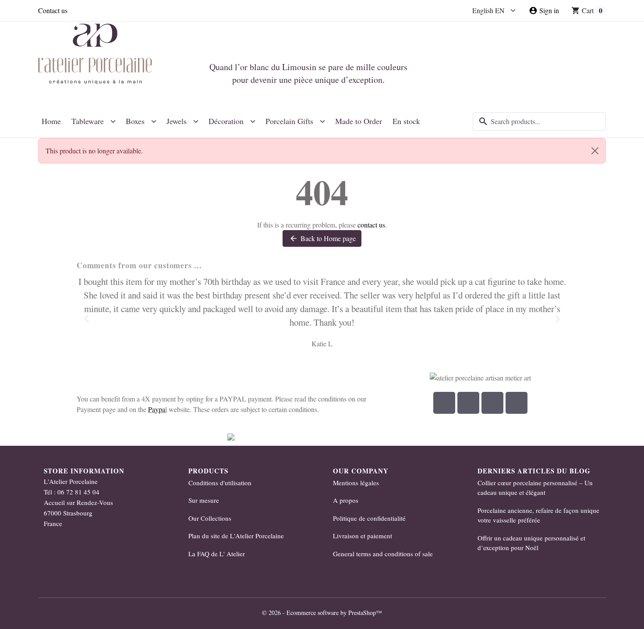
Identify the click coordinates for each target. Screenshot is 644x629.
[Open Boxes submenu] (153, 121)
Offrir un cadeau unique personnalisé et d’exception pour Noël (531, 542)
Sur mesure (203, 500)
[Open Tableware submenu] (113, 121)
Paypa (156, 409)
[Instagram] (468, 403)
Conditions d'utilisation (219, 482)
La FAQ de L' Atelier (216, 553)
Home (51, 121)
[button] (86, 318)
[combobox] (539, 121)
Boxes (135, 121)
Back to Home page (322, 238)
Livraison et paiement (362, 535)
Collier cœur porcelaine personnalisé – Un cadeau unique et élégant (535, 487)
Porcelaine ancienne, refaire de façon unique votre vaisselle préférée (538, 515)
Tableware (87, 121)
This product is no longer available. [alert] (94, 150)
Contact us (52, 10)
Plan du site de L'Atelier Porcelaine (236, 535)
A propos (345, 500)
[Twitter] (516, 403)
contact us (371, 224)
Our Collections (209, 518)
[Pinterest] (492, 403)
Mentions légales (356, 482)
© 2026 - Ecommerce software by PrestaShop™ (322, 612)
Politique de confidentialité (369, 518)
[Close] (594, 151)
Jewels (176, 121)
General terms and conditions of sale (383, 553)
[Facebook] (444, 403)
